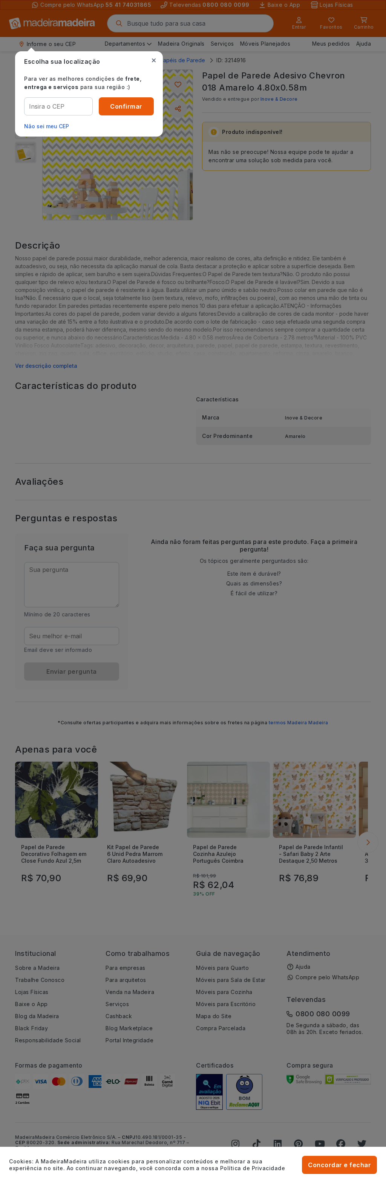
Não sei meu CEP (46, 126)
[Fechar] (153, 60)
